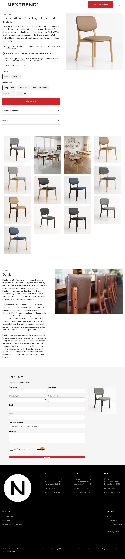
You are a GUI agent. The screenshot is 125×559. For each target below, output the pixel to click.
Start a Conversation (100, 5)
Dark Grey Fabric (41, 88)
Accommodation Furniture (12, 524)
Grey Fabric (24, 88)
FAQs (109, 516)
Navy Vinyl (23, 94)
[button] (3, 4)
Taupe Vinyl (10, 88)
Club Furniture (7, 516)
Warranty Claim (113, 532)
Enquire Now (31, 101)
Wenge (17, 77)
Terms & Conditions (115, 524)
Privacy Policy (112, 528)
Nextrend (12, 549)
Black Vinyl (9, 94)
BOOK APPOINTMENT (53, 492)
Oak (7, 77)
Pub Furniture (7, 520)
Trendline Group (8, 551)
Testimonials (112, 520)
